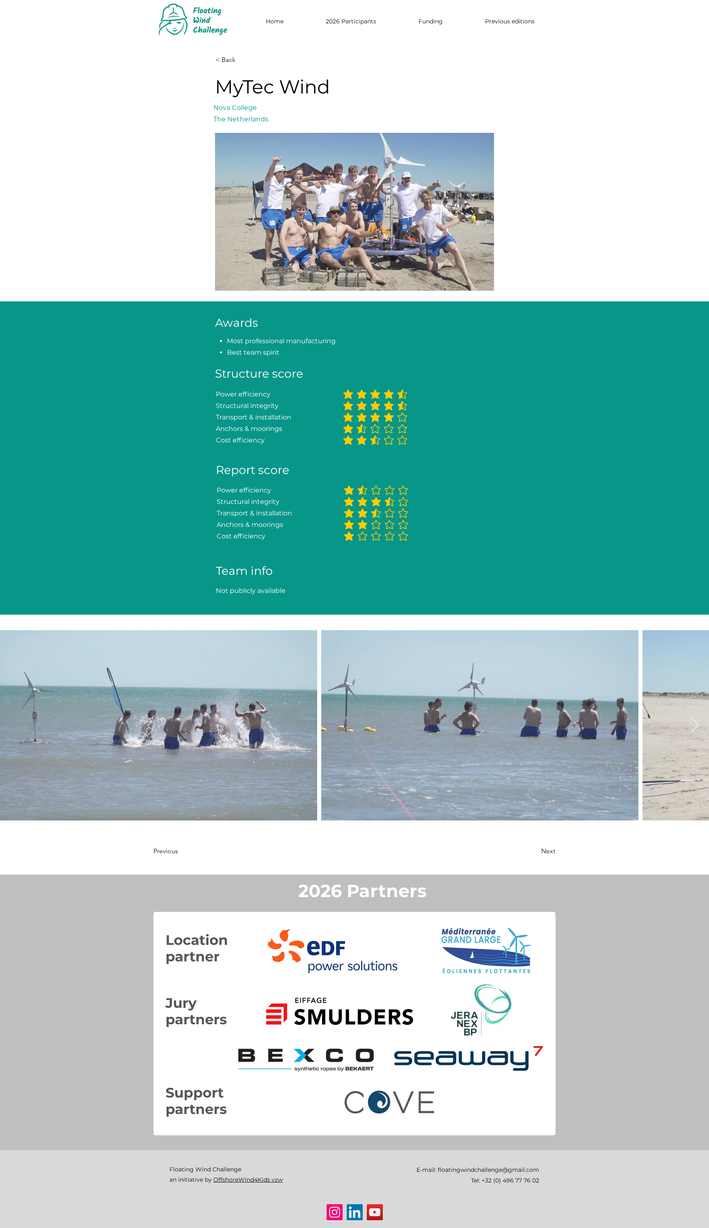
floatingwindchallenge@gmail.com (488, 1169)
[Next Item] (695, 726)
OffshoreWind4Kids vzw (248, 1179)
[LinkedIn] (355, 1212)
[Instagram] (335, 1212)
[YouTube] (375, 1212)
